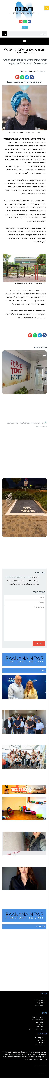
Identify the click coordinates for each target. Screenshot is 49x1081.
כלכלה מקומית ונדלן (36, 1029)
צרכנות (40, 1024)
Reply (30, 577)
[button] (46, 8)
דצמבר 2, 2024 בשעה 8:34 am (16, 577)
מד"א (41, 1042)
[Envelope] (20, 21)
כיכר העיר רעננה (37, 1017)
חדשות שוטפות (37, 1019)
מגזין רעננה (39, 1022)
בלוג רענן (40, 1027)
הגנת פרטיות (38, 1000)
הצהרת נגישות (38, 1005)
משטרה (40, 1040)
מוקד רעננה (39, 1038)
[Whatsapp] (25, 21)
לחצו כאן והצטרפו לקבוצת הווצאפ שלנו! (24, 82)
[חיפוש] (4, 33)
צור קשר (40, 1003)
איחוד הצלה (39, 1045)
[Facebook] (29, 21)
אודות (41, 998)
